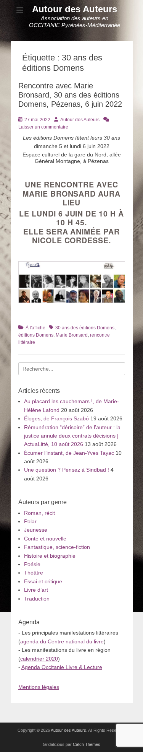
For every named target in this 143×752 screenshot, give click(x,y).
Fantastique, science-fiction (57, 547)
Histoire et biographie (50, 556)
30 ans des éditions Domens (84, 327)
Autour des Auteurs (74, 9)
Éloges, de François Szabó (56, 418)
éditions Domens (35, 335)
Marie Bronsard (72, 335)
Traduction (37, 599)
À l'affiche (35, 327)
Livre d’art (36, 590)
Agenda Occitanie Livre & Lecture (61, 667)
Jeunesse (35, 530)
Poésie (32, 564)
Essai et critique (43, 581)
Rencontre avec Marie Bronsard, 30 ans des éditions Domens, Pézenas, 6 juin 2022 (70, 94)
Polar (30, 521)
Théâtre (33, 573)
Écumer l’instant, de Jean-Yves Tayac (69, 453)
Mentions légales (38, 687)
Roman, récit (39, 513)
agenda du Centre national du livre (62, 641)
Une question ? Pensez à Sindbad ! (66, 470)
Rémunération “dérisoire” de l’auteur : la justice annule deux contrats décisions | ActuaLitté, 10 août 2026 (72, 436)
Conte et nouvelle (45, 539)
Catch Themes (86, 744)
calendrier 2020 (39, 659)
